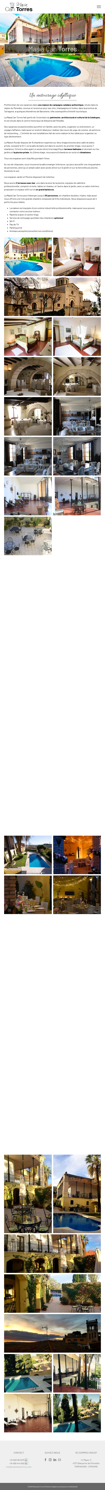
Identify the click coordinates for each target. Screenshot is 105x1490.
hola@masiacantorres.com (19, 1466)
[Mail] (59, 1459)
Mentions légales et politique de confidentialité (61, 1487)
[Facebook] (45, 1459)
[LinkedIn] (54, 1459)
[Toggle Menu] (99, 6)
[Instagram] (50, 1459)
